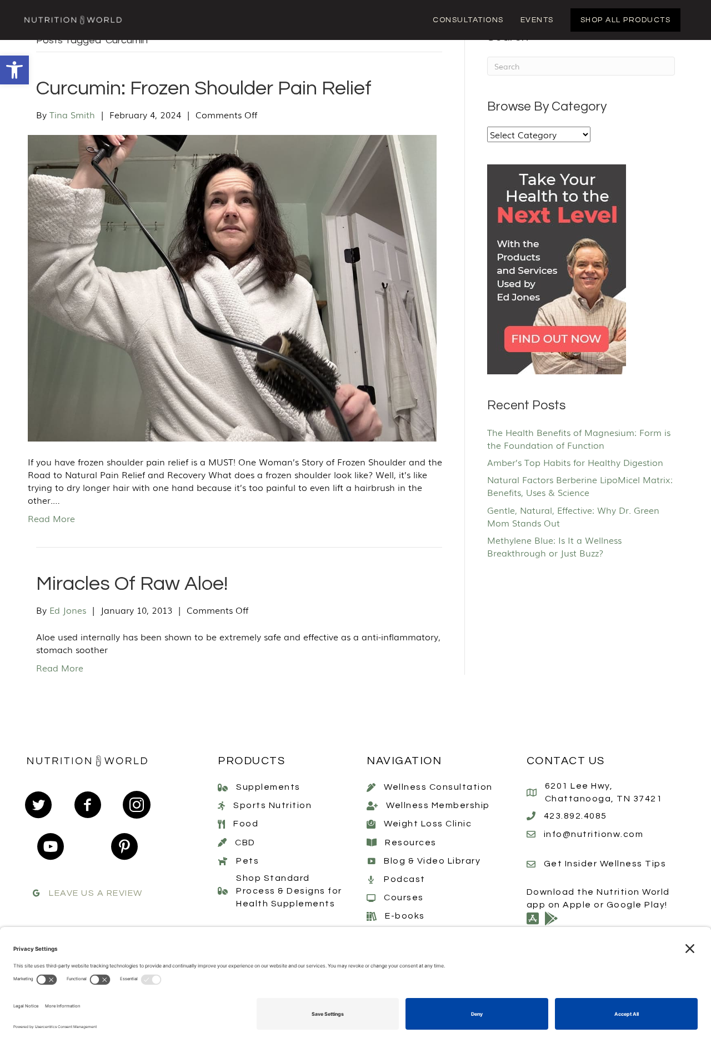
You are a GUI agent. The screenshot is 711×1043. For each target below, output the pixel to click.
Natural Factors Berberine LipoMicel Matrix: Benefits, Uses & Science (580, 486)
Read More (51, 518)
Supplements (268, 787)
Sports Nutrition (272, 805)
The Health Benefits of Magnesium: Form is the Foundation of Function (578, 438)
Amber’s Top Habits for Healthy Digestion (575, 462)
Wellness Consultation (438, 787)
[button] (14, 70)
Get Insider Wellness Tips (605, 863)
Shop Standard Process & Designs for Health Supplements (289, 891)
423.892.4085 (575, 815)
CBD (245, 842)
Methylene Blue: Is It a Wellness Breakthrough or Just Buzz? (554, 546)
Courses (404, 897)
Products (251, 760)
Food (245, 823)
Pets (247, 860)
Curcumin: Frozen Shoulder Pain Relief (204, 88)
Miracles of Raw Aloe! (132, 583)
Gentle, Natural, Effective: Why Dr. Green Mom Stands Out (573, 516)
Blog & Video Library (432, 860)
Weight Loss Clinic (428, 823)
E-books (405, 915)
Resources (411, 842)
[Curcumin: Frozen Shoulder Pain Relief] (232, 286)
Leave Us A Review (96, 893)
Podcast (404, 879)
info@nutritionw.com (594, 834)
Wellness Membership (438, 805)
